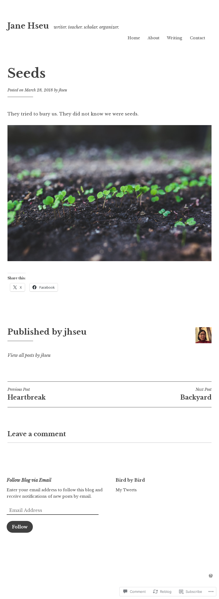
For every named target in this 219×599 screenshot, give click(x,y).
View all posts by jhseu (28, 355)
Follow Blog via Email (29, 480)
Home (134, 38)
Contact (197, 38)
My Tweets (126, 490)
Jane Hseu (28, 26)
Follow (20, 527)
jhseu (63, 90)
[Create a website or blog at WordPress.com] (211, 576)
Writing (174, 38)
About (153, 38)
